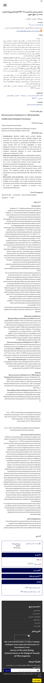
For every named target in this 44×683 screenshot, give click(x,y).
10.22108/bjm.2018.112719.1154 (28, 31)
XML (38, 559)
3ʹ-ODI (34, 98)
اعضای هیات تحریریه (34, 616)
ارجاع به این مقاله (34, 576)
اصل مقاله (37, 202)
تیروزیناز (23, 95)
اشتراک (7, 670)
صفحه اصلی (37, 610)
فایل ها (37, 555)
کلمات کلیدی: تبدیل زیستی (35, 95)
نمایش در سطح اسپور (13, 95)
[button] (36, 676)
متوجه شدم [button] (37, 680)
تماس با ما (37, 622)
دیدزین (40, 98)
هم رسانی (36, 570)
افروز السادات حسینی (36, 24)
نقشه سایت (37, 626)
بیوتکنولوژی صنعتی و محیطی (35, 104)
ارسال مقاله (37, 619)
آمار (38, 581)
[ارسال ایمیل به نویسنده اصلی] (29, 24)
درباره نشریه (36, 613)
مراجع (38, 536)
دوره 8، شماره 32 (16, 544)
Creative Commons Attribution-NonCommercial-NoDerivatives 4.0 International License (22, 644)
